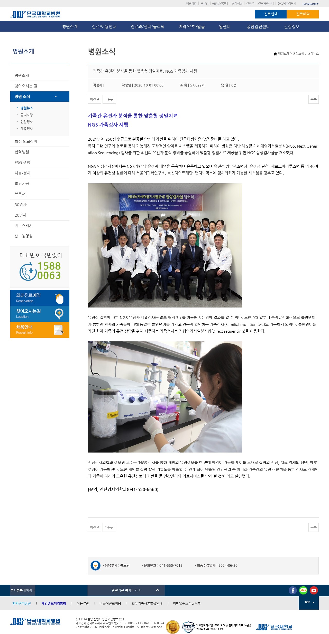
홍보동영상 (24, 236)
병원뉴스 (27, 108)
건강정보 (291, 26)
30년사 (20, 204)
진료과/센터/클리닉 (147, 26)
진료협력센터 (265, 3)
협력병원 (22, 152)
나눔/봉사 (23, 173)
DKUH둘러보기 (287, 3)
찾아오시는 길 (26, 86)
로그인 (204, 3)
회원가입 (191, 3)
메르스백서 (24, 225)
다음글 (109, 99)
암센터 (226, 26)
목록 (313, 99)
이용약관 (83, 603)
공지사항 (27, 115)
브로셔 (20, 194)
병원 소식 (22, 96)
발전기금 (22, 183)
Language (311, 3)
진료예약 (303, 14)
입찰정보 (27, 122)
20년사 (20, 215)
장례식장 (237, 3)
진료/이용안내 (104, 26)
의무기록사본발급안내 (147, 603)
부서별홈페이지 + (22, 590)
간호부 (250, 3)
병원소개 (70, 26)
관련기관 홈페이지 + (126, 590)
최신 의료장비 (26, 141)
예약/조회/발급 (192, 26)
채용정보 (27, 129)
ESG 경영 (22, 162)
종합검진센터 (220, 3)
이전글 (94, 99)
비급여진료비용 (110, 603)
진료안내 (271, 14)
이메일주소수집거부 (187, 603)
